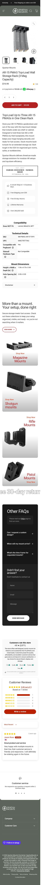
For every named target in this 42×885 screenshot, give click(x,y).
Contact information (20, 877)
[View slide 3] (21, 793)
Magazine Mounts (20, 359)
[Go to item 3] (24, 60)
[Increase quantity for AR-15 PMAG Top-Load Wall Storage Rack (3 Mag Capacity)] (13, 97)
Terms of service (24, 874)
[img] (9, 734)
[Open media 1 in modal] (33, 23)
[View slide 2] (18, 793)
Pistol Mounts (29, 476)
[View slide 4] (24, 793)
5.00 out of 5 (26, 687)
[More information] (13, 247)
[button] (10, 695)
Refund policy (6, 874)
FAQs (23, 519)
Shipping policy (33, 874)
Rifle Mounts (29, 423)
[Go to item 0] (6, 60)
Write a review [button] (20, 712)
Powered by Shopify (23, 871)
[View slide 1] (16, 793)
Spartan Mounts (9, 68)
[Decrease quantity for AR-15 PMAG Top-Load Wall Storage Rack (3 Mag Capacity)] (4, 97)
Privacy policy (14, 874)
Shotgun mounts (11, 405)
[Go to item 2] (15, 60)
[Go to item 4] (33, 60)
